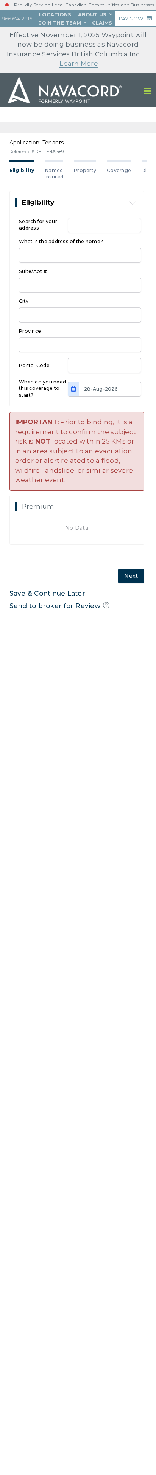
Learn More (78, 63)
